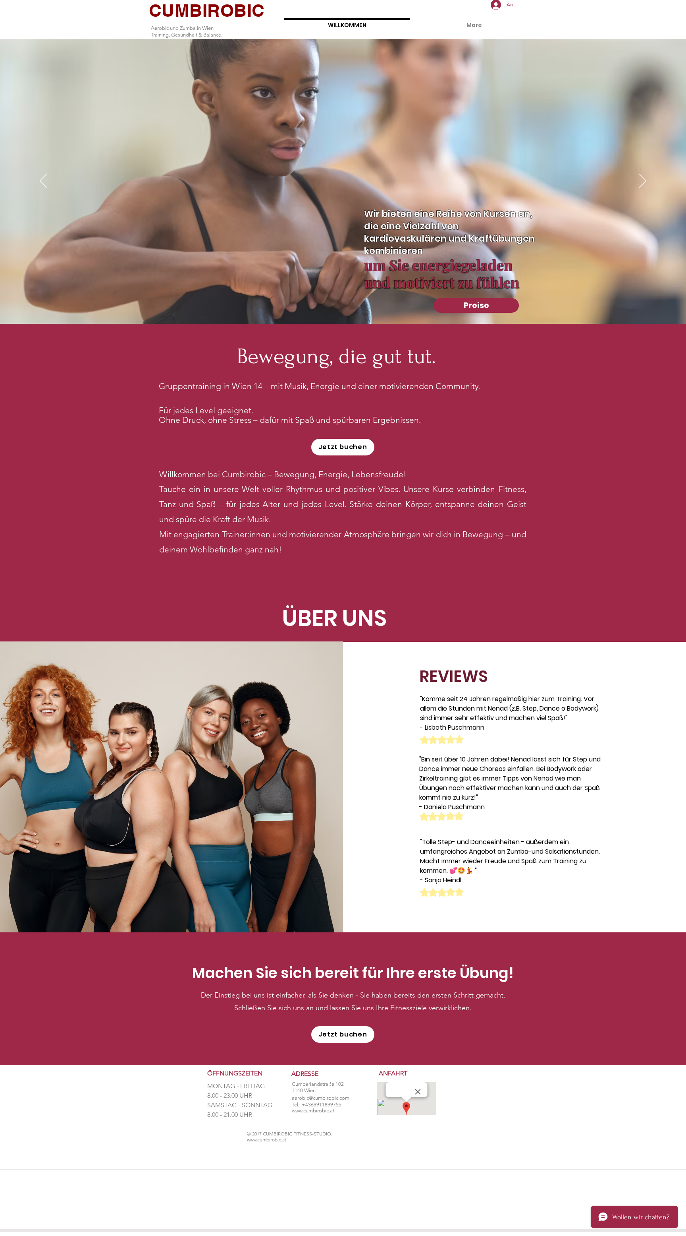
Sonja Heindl (443, 880)
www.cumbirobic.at (313, 1111)
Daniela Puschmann (454, 807)
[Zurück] (43, 181)
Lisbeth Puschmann (454, 727)
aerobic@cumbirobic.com (320, 1098)
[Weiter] (642, 181)
